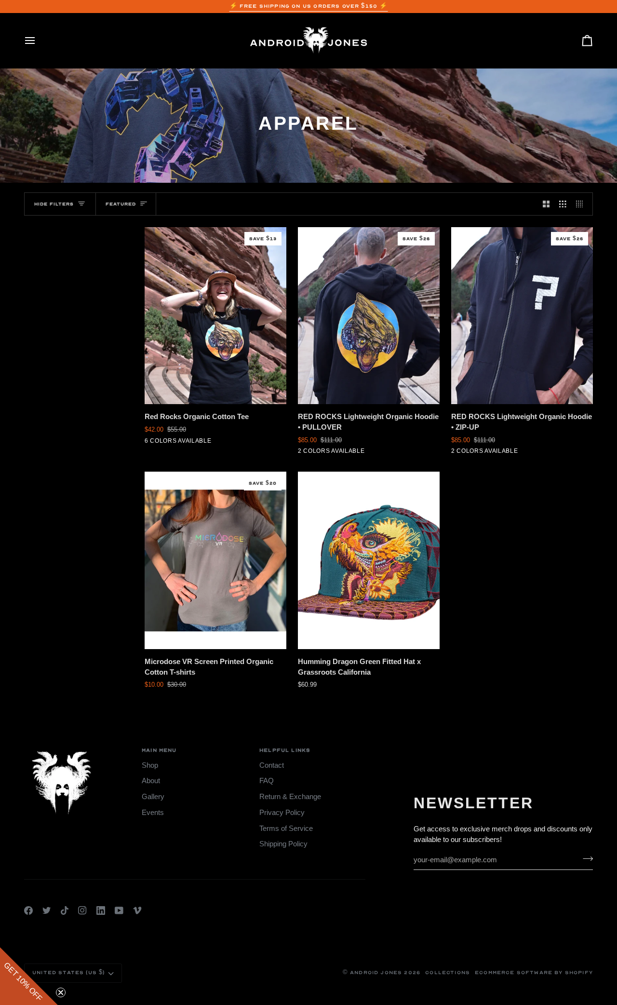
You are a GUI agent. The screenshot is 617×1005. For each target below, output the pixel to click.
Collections (447, 973)
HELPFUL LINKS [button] (284, 750)
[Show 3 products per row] (562, 204)
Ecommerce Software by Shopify (534, 973)
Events (153, 812)
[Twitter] (46, 910)
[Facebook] (28, 910)
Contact (271, 765)
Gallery (153, 797)
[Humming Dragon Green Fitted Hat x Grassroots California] (369, 560)
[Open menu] (38, 40)
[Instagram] (82, 910)
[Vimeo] (137, 910)
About (151, 781)
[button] (29, 976)
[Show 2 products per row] (546, 204)
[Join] (585, 858)
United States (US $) (68, 973)
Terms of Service (286, 828)
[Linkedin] (100, 910)
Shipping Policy (283, 844)
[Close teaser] (61, 992)
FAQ (266, 781)
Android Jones (376, 973)
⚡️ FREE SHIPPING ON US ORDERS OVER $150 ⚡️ (308, 6)
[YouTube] (119, 910)
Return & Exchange (290, 797)
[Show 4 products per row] (582, 204)
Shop (150, 765)
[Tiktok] (64, 910)
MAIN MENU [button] (159, 750)
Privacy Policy (282, 812)
